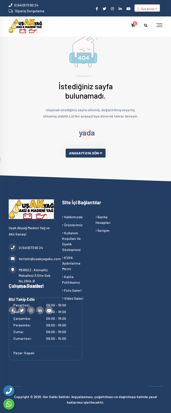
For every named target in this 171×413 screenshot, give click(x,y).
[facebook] (97, 8)
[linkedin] (120, 8)
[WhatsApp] (8, 404)
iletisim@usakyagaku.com (37, 259)
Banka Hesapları (103, 220)
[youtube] (128, 8)
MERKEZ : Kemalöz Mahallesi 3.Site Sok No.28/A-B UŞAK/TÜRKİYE (34, 278)
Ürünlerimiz (73, 225)
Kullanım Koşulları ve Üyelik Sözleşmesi (71, 241)
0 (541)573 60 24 (26, 5)
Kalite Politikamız (71, 279)
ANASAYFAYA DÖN (84, 153)
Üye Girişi (147, 9)
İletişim (103, 230)
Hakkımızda (73, 217)
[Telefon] (8, 390)
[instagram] (113, 8)
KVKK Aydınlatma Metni (71, 263)
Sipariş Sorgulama (29, 11)
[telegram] (105, 8)
